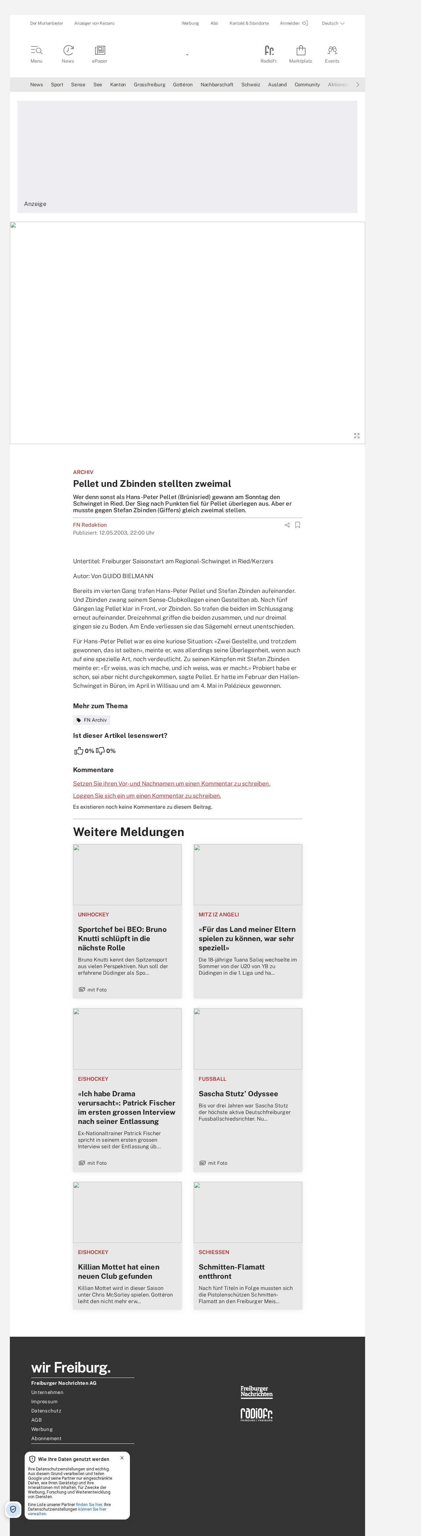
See (97, 84)
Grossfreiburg (149, 84)
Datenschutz (46, 1410)
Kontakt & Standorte (249, 23)
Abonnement (46, 1438)
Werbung (190, 23)
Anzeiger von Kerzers (94, 23)
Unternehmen (47, 1392)
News (36, 84)
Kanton (118, 84)
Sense (78, 84)
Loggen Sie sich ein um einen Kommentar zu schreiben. (147, 795)
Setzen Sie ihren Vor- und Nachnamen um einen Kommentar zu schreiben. (171, 783)
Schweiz (250, 84)
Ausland (277, 84)
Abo (214, 23)
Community (307, 84)
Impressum (44, 1401)
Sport (57, 84)
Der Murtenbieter (46, 23)
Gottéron (183, 84)
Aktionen (338, 84)
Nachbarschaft (217, 84)
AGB (36, 1420)
